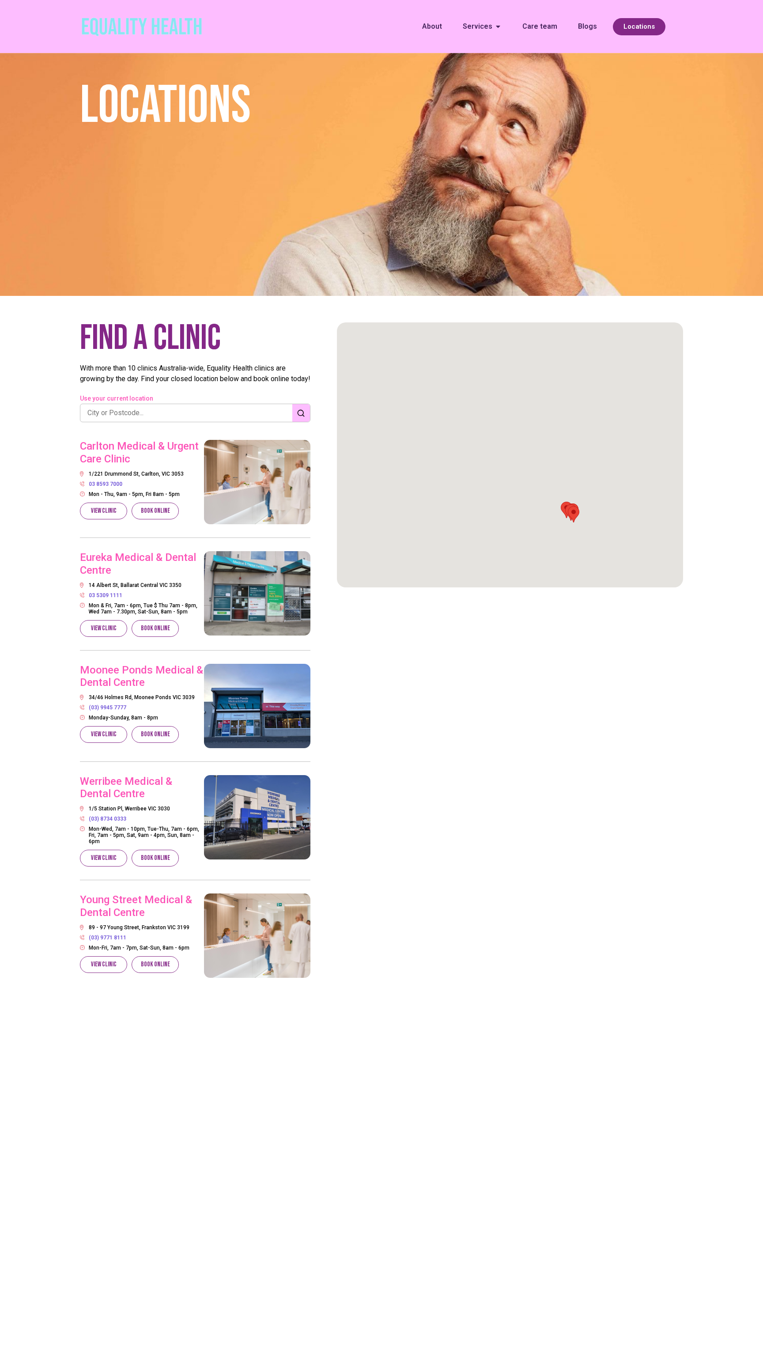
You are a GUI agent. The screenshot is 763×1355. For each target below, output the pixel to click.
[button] (573, 514)
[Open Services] (498, 26)
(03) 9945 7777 (107, 707)
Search (301, 413)
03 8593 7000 (105, 484)
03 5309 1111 (105, 595)
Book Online (155, 511)
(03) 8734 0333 (107, 819)
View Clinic (104, 511)
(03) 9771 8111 (107, 938)
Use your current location (116, 398)
